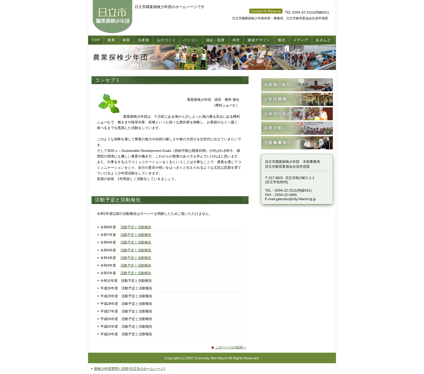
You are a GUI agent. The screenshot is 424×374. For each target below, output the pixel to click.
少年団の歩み (297, 114)
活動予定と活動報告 (135, 227)
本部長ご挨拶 (297, 85)
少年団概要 (297, 99)
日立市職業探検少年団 (113, 16)
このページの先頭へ (230, 347)
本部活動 (297, 128)
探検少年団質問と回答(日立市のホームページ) (129, 369)
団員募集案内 (297, 143)
